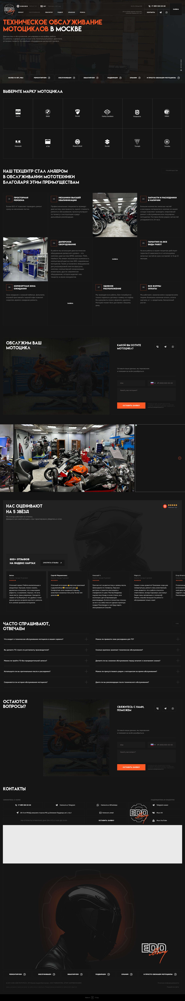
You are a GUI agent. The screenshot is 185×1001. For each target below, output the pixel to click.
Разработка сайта (173, 987)
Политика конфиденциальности (168, 983)
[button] (176, 9)
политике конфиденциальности (156, 407)
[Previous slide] (5, 458)
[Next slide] (179, 458)
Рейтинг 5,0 (172, 507)
